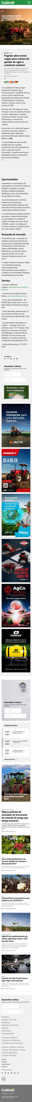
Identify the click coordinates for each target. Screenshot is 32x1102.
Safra (3, 896)
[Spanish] (11, 82)
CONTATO (4, 1067)
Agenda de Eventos (10, 1025)
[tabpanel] (16, 27)
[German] (16, 82)
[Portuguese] (5, 82)
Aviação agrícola (6, 934)
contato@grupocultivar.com (8, 1093)
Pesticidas (6, 1031)
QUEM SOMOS (6, 1064)
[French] (14, 82)
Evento (3, 976)
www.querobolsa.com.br (17, 296)
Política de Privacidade (7, 1069)
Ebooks (5, 1028)
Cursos (11, 53)
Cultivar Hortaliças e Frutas (14, 1050)
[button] (29, 2)
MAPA (8, 809)
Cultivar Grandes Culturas (13, 1047)
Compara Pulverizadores (12, 1043)
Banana (4, 809)
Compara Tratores (9, 1037)
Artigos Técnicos (9, 1020)
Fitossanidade (8, 1033)
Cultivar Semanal (9, 1055)
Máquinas (6, 1022)
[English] (8, 82)
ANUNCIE (4, 1062)
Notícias (5, 1017)
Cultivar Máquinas (9, 1053)
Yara (3, 857)
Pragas (12, 809)
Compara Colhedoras (11, 1040)
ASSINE (4, 1059)
